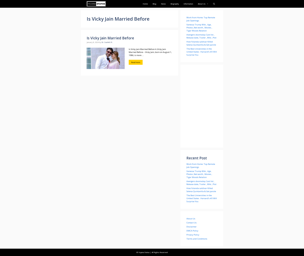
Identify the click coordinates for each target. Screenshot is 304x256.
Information (188, 4)
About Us (201, 4)
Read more (135, 62)
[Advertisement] (201, 106)
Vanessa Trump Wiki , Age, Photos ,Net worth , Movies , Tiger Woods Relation (199, 27)
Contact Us (191, 222)
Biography (175, 4)
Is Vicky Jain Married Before (110, 38)
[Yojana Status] (96, 4)
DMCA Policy (192, 230)
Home (145, 4)
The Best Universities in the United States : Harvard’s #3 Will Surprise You (201, 51)
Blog (154, 4)
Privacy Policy (192, 234)
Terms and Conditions (196, 238)
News (163, 4)
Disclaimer (191, 226)
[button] (214, 4)
